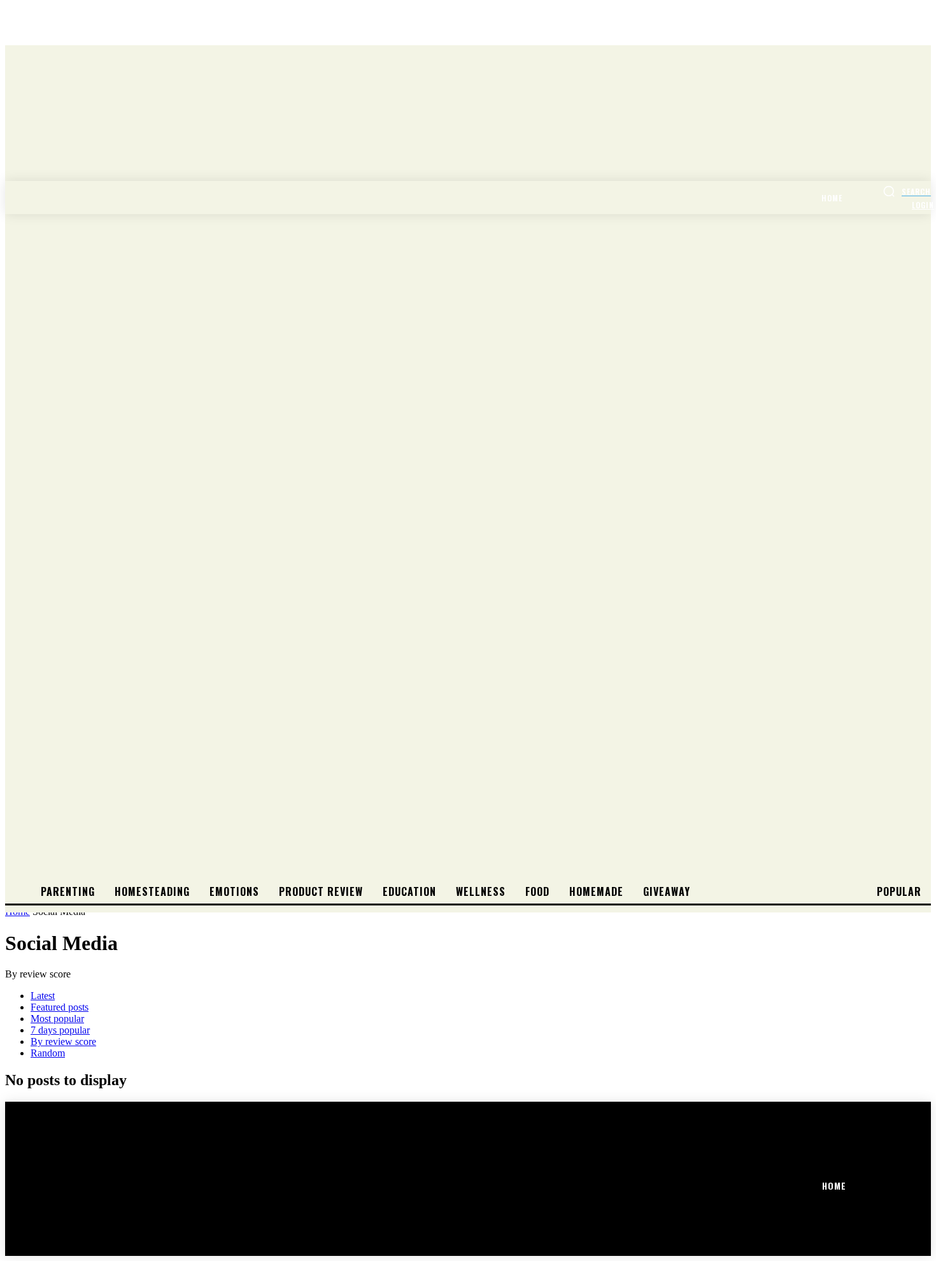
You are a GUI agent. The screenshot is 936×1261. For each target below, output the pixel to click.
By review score (63, 1041)
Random (48, 1053)
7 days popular (60, 1030)
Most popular (57, 1018)
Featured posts (60, 1007)
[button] (907, 191)
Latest (43, 995)
